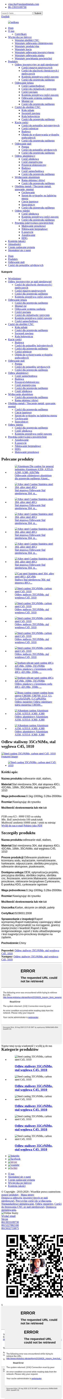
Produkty (13, 61)
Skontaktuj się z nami (19, 250)
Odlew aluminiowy (25, 155)
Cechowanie (28, 192)
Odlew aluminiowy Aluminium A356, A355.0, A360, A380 (31, 718)
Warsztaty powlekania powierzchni (33, 58)
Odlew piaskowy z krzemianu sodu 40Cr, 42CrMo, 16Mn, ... (33, 670)
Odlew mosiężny (44, 1203)
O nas (11, 31)
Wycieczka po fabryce (20, 37)
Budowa (26, 131)
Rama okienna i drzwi (33, 180)
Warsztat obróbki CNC (27, 40)
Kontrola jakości (17, 241)
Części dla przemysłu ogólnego (38, 79)
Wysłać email (8, 1216)
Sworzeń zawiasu (31, 113)
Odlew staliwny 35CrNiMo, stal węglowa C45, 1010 (32, 596)
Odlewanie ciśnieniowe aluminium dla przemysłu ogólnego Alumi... (33, 477)
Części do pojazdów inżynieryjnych (40, 125)
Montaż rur (27, 101)
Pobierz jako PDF (33, 825)
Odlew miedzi (22, 210)
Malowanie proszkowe (34, 225)
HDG (25, 238)
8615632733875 (10, 1228)
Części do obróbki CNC (27, 107)
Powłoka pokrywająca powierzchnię (34, 222)
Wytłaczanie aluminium (27, 177)
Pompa (25, 146)
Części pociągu (30, 92)
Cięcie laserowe (30, 201)
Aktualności (14, 244)
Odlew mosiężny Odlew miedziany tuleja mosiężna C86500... (33, 703)
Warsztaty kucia (23, 49)
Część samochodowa (33, 171)
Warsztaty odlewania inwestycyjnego (34, 52)
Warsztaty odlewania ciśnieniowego (34, 43)
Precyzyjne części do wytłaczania (33, 1200)
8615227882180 (10, 1225)
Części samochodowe (33, 85)
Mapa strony (27, 1194)
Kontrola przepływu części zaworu (40, 76)
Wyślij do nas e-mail (12, 825)
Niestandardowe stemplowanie (17, 1203)
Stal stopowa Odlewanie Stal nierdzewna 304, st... (30, 492)
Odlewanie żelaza (24, 82)
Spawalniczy (28, 204)
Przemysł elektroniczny (34, 165)
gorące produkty (10, 1194)
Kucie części (21, 122)
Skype (4, 1219)
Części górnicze (30, 128)
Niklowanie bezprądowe (35, 229)
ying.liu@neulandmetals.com (23, 4)
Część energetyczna (32, 162)
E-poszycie (27, 232)
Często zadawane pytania (21, 247)
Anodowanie (28, 235)
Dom (10, 28)
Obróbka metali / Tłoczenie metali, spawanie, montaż (33, 188)
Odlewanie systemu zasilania (37, 98)
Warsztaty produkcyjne (27, 46)
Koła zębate (28, 110)
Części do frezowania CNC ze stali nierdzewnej (31, 1205)
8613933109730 (10, 1222)
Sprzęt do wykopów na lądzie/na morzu (36, 415)
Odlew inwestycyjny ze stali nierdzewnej (36, 64)
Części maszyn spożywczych (37, 67)
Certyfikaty (21, 34)
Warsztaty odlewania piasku (29, 55)
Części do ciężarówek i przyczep (39, 88)
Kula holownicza (31, 116)
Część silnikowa (30, 158)
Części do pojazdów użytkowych (39, 149)
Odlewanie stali (23, 143)
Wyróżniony (14, 278)
